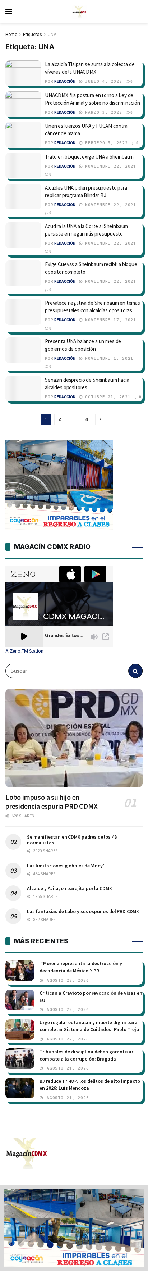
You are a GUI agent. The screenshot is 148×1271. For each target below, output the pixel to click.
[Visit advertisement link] (74, 1228)
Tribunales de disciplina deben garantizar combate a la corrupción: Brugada (86, 1055)
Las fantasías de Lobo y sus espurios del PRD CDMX (83, 911)
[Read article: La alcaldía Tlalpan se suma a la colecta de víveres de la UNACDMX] (23, 73)
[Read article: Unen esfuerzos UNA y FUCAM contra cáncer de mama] (23, 135)
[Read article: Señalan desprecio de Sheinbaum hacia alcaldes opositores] (23, 389)
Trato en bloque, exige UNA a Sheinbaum (89, 156)
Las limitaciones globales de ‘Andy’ (65, 865)
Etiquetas (32, 34)
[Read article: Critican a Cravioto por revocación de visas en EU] (19, 1000)
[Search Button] (135, 671)
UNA (52, 34)
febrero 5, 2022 (105, 142)
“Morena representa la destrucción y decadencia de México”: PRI (81, 967)
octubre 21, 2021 (107, 396)
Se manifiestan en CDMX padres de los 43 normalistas (72, 840)
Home (11, 34)
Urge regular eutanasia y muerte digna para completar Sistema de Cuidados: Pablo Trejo (89, 1026)
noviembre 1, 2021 (108, 358)
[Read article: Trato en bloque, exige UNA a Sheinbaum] (23, 166)
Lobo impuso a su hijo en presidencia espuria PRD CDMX (51, 802)
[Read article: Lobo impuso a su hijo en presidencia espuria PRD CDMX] (74, 738)
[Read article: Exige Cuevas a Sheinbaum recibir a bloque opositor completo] (23, 273)
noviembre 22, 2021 (110, 166)
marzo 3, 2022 (102, 112)
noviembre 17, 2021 (110, 319)
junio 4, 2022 (102, 81)
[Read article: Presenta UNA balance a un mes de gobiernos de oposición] (23, 350)
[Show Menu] (8, 11)
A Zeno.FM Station (24, 651)
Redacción (64, 81)
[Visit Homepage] (79, 12)
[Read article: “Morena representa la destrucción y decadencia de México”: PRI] (19, 970)
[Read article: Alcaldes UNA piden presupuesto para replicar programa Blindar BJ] (23, 197)
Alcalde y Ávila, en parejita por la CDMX (69, 888)
